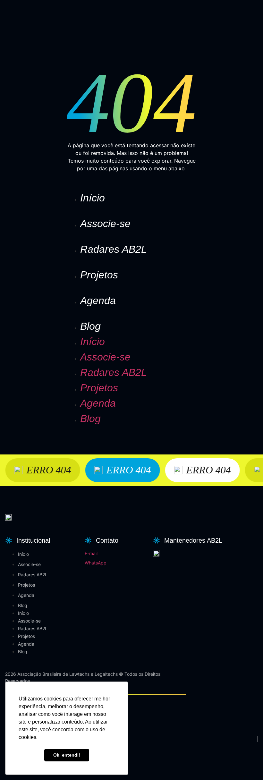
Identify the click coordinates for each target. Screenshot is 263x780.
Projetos (99, 275)
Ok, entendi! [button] (66, 755)
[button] (27, 540)
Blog (90, 326)
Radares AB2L (113, 249)
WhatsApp (95, 562)
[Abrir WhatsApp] (247, 764)
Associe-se (105, 223)
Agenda (98, 300)
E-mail (91, 553)
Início (92, 198)
